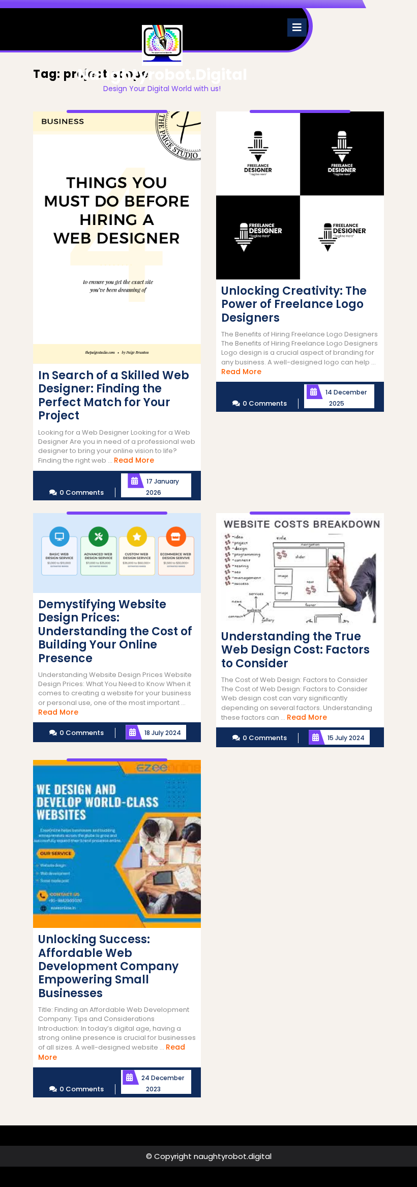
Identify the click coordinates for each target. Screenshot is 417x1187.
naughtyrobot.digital (162, 75)
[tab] (297, 27)
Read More (134, 460)
